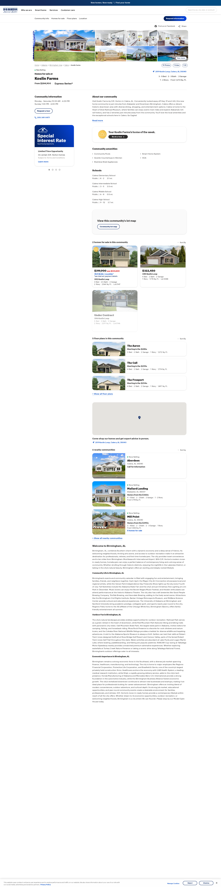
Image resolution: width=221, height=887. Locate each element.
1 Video (176, 65)
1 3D (185, 65)
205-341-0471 (43, 117)
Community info (42, 18)
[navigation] (58, 65)
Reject (190, 883)
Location (83, 18)
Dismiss (206, 883)
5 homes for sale (134, 530)
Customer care (68, 10)
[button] (175, 18)
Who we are (26, 10)
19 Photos (166, 65)
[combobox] (201, 9)
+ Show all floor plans (102, 394)
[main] (110, 454)
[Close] (216, 883)
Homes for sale (58, 18)
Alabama (44, 65)
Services (54, 10)
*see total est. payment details (105, 275)
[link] (64, 45)
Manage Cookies (173, 883)
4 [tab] (60, 170)
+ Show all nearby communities (107, 538)
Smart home (41, 10)
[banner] (110, 3)
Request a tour (43, 111)
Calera (66, 65)
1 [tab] (49, 170)
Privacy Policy (45, 885)
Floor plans (72, 18)
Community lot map (108, 226)
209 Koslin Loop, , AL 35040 (170, 71)
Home (37, 65)
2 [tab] (53, 170)
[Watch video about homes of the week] (101, 134)
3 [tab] (56, 170)
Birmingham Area (56, 65)
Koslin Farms (75, 65)
